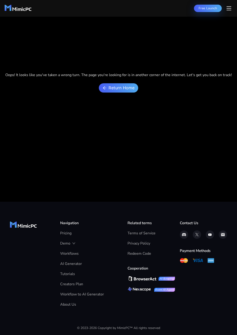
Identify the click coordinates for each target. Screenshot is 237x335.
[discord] (184, 234)
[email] (223, 234)
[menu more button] (228, 8)
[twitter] (197, 234)
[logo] (18, 10)
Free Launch (208, 8)
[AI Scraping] (142, 278)
